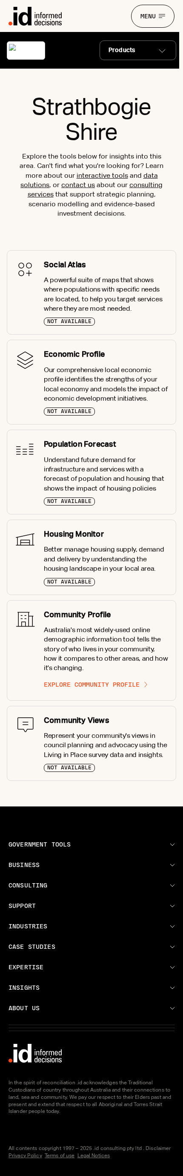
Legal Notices (93, 1156)
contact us (78, 185)
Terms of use (59, 1156)
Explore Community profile (92, 684)
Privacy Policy (25, 1156)
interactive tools (102, 175)
